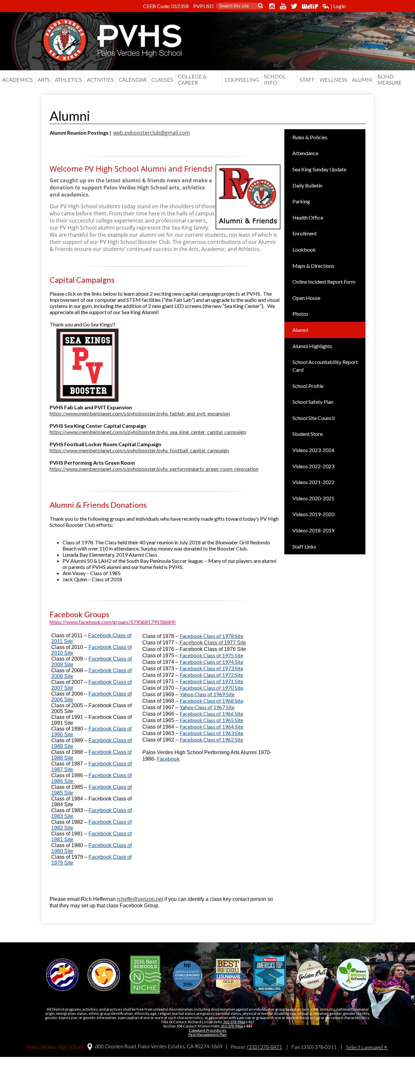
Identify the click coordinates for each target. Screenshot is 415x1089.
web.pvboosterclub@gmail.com (151, 132)
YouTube (283, 6)
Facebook (168, 758)
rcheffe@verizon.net (140, 899)
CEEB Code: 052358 (166, 6)
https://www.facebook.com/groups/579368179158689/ (113, 622)
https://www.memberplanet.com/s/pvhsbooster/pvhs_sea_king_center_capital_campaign (148, 432)
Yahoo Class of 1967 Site (207, 707)
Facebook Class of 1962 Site (211, 739)
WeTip (310, 6)
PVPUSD (203, 6)
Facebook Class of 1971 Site (211, 681)
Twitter (294, 6)
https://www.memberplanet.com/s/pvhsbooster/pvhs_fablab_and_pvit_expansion (140, 413)
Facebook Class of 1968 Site (211, 701)
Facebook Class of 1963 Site (211, 733)
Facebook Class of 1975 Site (211, 655)
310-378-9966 (234, 1022)
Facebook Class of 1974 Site (211, 662)
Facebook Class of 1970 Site (211, 688)
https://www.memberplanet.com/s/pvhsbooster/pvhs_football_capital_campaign (139, 450)
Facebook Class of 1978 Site (211, 636)
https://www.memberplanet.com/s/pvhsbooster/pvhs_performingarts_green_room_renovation (154, 469)
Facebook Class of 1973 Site (211, 668)
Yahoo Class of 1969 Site (207, 694)
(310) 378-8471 (264, 1047)
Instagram (272, 6)
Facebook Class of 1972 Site (211, 675)
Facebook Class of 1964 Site (211, 726)
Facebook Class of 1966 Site (211, 713)
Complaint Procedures (207, 1030)
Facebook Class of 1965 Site (211, 720)
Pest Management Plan (207, 1034)
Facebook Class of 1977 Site (213, 642)
